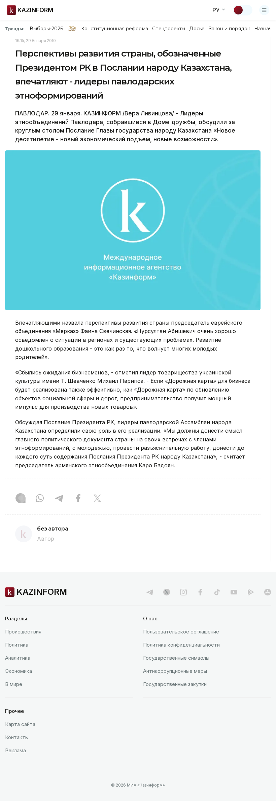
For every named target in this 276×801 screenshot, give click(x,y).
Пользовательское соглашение (181, 631)
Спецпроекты (168, 29)
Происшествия (23, 631)
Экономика (18, 671)
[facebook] (200, 592)
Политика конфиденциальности (181, 645)
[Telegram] (59, 499)
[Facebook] (78, 499)
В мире (13, 684)
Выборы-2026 (46, 29)
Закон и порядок (229, 29)
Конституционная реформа (114, 29)
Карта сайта (20, 724)
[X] (97, 499)
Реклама (15, 750)
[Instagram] (20, 499)
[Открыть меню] (264, 10)
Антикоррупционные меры (175, 671)
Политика (16, 645)
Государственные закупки (175, 684)
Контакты (17, 737)
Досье (196, 29)
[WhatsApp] (39, 499)
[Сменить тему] (242, 10)
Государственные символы (176, 658)
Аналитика (17, 658)
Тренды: (15, 28)
